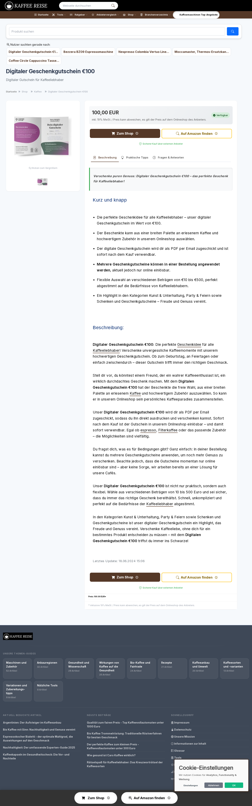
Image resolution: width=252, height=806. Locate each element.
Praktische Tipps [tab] (137, 157)
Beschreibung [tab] (107, 157)
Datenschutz (182, 729)
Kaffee (135, 393)
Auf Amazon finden (197, 134)
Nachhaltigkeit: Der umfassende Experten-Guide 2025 (39, 747)
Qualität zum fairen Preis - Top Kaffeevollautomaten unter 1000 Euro (125, 724)
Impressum (181, 722)
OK (234, 785)
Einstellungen (191, 785)
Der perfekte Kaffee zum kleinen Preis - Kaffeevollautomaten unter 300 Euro (113, 746)
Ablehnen (213, 785)
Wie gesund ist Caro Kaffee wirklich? (111, 755)
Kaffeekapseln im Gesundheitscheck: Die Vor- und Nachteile (36, 756)
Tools (178, 757)
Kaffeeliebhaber (106, 350)
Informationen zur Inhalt (190, 743)
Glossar (179, 750)
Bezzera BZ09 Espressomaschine (88, 52)
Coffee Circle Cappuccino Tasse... (34, 60)
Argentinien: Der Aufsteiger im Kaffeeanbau (32, 722)
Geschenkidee (189, 344)
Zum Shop (125, 133)
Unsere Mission (184, 736)
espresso (148, 430)
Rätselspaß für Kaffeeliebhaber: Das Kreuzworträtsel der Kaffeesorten (125, 764)
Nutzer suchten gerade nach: (30, 44)
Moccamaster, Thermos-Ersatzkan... (202, 52)
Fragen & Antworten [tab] (171, 157)
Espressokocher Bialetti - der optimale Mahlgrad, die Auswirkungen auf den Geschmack (38, 738)
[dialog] (211, 775)
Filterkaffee (168, 430)
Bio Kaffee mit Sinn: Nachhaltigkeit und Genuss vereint (39, 729)
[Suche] (113, 5)
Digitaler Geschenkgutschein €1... (33, 52)
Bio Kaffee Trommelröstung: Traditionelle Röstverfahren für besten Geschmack (124, 735)
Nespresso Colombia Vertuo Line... (143, 52)
